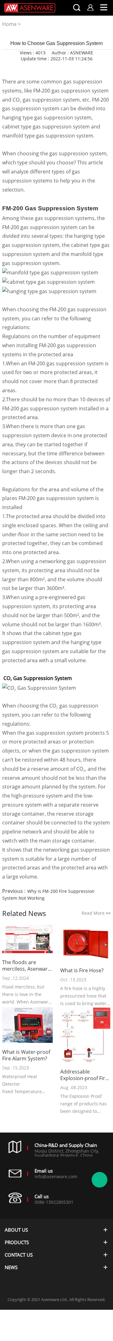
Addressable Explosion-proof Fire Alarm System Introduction (84, 1075)
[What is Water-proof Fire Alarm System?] (27, 1025)
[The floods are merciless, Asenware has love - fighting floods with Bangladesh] (27, 939)
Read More (96, 913)
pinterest (71, 68)
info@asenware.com (56, 1176)
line (39, 68)
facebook (28, 68)
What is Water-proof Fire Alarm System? (26, 1055)
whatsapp (60, 68)
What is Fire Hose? (82, 970)
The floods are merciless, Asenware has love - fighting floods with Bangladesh (26, 965)
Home (9, 24)
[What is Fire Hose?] (85, 944)
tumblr (81, 68)
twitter (49, 68)
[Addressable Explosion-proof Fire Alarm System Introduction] (85, 1035)
